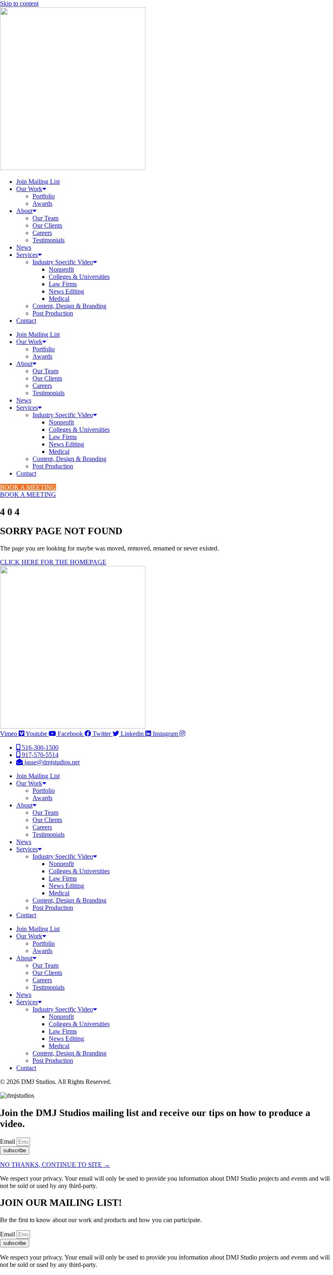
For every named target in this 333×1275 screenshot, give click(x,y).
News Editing (66, 291)
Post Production (52, 313)
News (23, 247)
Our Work (29, 188)
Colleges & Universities (79, 276)
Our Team (45, 218)
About (24, 210)
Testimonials (48, 240)
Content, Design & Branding (69, 305)
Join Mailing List (38, 181)
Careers (42, 232)
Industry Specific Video (62, 262)
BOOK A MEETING (28, 487)
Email (8, 1141)
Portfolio (43, 196)
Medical (59, 298)
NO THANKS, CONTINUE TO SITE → (55, 1164)
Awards (42, 203)
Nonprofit (61, 269)
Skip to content (19, 3)
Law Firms (63, 284)
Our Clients (47, 225)
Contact (26, 320)
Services (27, 254)
